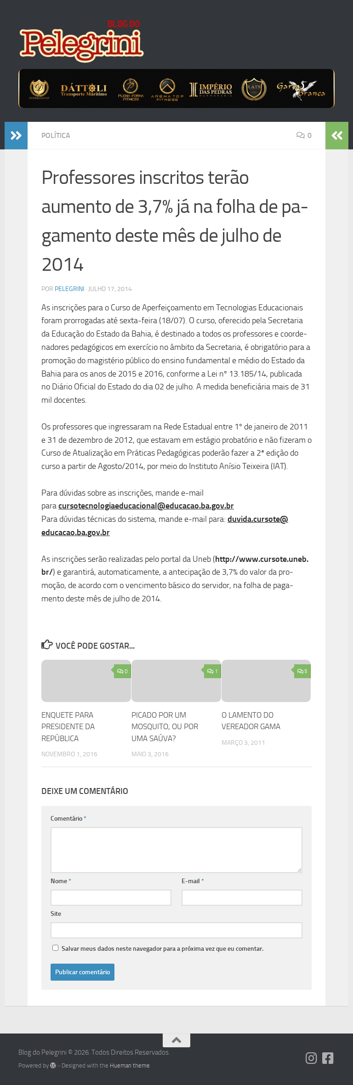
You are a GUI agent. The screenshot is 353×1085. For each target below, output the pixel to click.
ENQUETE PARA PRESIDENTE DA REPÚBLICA (68, 726)
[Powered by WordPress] (53, 1065)
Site (56, 914)
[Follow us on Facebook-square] (328, 1058)
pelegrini (69, 289)
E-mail (193, 881)
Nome (61, 881)
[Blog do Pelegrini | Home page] (81, 41)
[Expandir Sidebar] (16, 135)
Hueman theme (130, 1065)
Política (55, 135)
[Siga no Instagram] (311, 1058)
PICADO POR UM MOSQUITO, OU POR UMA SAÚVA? (164, 726)
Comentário (68, 818)
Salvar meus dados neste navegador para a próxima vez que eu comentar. (162, 949)
